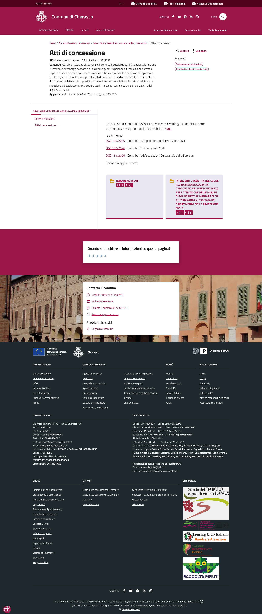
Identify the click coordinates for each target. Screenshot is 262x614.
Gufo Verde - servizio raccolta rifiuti (149, 490)
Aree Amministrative (43, 378)
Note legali (38, 538)
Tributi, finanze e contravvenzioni (140, 393)
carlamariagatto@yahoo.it (152, 467)
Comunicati (171, 378)
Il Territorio (205, 383)
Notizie (169, 373)
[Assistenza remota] (201, 601)
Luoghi (203, 378)
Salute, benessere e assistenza (139, 388)
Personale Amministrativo (46, 398)
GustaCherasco (139, 499)
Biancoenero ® (143, 605)
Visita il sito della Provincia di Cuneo (101, 494)
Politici (36, 402)
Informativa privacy (42, 533)
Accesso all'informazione (166, 30)
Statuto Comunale (42, 528)
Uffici (35, 383)
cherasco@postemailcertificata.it (55, 442)
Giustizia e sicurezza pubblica (138, 373)
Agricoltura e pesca (92, 373)
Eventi (203, 373)
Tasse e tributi (173, 393)
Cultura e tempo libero (94, 402)
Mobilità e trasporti (133, 383)
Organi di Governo (42, 373)
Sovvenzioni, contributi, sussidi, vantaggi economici (120, 43)
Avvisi (169, 402)
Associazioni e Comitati (211, 402)
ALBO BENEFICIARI (127, 181)
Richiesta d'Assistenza (44, 519)
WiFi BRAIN (138, 504)
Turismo (127, 398)
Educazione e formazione (95, 407)
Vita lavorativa (131, 402)
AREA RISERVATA (131, 609)
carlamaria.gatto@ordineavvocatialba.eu (158, 471)
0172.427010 (44, 427)
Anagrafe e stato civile (94, 383)
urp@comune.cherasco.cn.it (53, 445)
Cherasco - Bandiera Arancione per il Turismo (154, 494)
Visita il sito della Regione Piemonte (101, 490)
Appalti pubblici (90, 388)
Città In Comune (190, 601)
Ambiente (88, 378)
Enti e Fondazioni (41, 393)
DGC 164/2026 (115, 155)
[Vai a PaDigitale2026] (210, 350)
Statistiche (38, 557)
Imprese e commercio (134, 378)
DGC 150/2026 (115, 148)
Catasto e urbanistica (93, 398)
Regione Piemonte (43, 3)
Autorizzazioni (90, 393)
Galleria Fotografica (209, 388)
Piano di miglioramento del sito (48, 499)
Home (52, 43)
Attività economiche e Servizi (214, 398)
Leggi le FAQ (39, 504)
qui (168, 128)
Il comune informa (175, 398)
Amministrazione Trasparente (74, 43)
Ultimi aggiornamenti (43, 553)
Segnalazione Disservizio (45, 514)
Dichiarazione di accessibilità (47, 494)
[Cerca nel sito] (223, 16)
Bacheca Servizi (41, 523)
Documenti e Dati (41, 388)
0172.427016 (44, 431)
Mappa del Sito (40, 562)
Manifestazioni (173, 383)
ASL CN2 (87, 499)
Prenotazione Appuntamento (47, 509)
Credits (36, 548)
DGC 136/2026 (115, 140)
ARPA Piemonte (91, 504)
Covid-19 (170, 388)
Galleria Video (206, 393)
